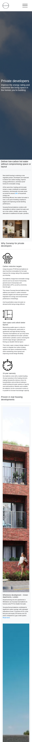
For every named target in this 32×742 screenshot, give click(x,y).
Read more (6, 617)
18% (16, 193)
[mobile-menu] (25, 5)
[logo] (5, 5)
